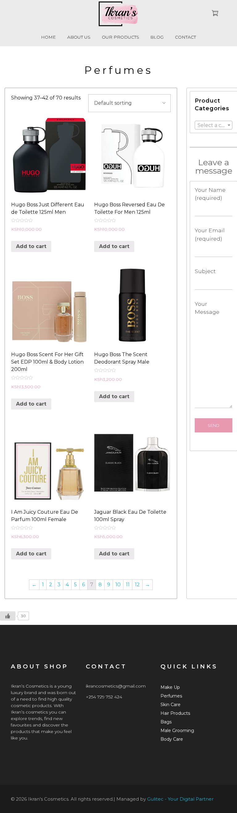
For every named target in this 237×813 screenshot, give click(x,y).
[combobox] (214, 125)
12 (137, 585)
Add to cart (31, 246)
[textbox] (213, 125)
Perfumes (171, 696)
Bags (166, 722)
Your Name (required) (210, 194)
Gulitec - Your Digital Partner (180, 799)
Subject (205, 271)
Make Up (170, 687)
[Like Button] (7, 616)
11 (128, 585)
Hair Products (175, 713)
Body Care (171, 739)
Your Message (207, 308)
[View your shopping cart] (214, 14)
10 (118, 585)
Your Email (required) (210, 234)
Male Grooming (177, 730)
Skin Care (170, 704)
